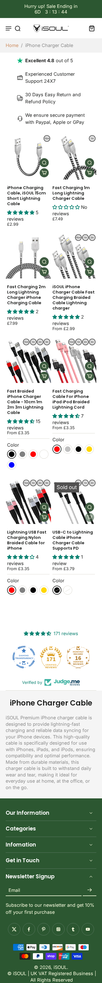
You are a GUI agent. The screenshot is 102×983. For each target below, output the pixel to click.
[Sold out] (89, 517)
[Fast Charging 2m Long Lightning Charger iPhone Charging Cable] (28, 256)
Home (12, 45)
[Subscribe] (89, 890)
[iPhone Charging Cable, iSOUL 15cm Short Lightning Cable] (28, 157)
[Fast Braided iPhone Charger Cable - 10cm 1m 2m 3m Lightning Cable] (28, 360)
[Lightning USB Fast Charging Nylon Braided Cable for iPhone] (28, 501)
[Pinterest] (43, 929)
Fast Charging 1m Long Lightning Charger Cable (71, 193)
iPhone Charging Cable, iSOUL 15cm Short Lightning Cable (26, 196)
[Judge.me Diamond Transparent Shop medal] (23, 657)
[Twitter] (14, 929)
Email (14, 890)
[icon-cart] (90, 28)
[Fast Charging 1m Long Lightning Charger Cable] (73, 157)
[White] (44, 454)
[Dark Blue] (12, 465)
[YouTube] (88, 929)
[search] (17, 28)
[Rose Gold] (89, 449)
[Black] (12, 454)
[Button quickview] (44, 162)
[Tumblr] (73, 929)
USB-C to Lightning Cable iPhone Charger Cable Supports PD (72, 540)
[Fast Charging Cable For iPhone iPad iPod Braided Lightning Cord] (73, 360)
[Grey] (22, 454)
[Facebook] (29, 929)
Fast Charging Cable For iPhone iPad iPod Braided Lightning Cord (71, 399)
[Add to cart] (44, 172)
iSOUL (60, 967)
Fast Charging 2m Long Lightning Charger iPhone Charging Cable (26, 295)
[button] (21, 212)
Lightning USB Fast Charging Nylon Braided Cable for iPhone (26, 540)
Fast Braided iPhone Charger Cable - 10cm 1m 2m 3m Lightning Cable (25, 401)
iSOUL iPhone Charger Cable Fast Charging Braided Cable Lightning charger (73, 297)
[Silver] (68, 449)
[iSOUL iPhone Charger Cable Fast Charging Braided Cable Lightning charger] (73, 256)
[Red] (33, 454)
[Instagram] (58, 929)
